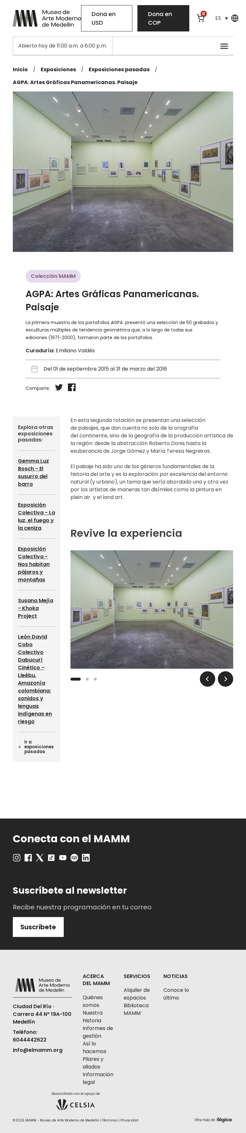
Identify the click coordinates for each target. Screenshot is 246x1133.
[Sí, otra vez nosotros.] (214, 1118)
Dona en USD (104, 18)
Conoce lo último (176, 993)
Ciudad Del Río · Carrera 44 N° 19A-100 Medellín (42, 1014)
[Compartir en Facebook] (72, 388)
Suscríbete (38, 927)
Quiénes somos (93, 1001)
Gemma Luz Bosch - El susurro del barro (33, 472)
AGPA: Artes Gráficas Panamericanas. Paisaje (75, 82)
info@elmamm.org (37, 1050)
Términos (110, 1120)
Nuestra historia (92, 1016)
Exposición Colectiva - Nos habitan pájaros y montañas (34, 564)
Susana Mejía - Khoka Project (35, 608)
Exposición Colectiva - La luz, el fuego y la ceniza (36, 516)
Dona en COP (160, 18)
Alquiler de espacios (137, 993)
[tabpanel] (151, 609)
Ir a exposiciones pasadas (39, 747)
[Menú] (224, 46)
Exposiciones (58, 69)
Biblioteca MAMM (136, 1009)
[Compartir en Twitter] (59, 388)
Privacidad (129, 1120)
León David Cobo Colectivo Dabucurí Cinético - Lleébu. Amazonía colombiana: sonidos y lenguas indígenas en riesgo (35, 679)
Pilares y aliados (93, 1062)
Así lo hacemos (94, 1047)
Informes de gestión (98, 1032)
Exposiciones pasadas (119, 69)
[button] (221, 18)
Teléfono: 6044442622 (29, 1035)
